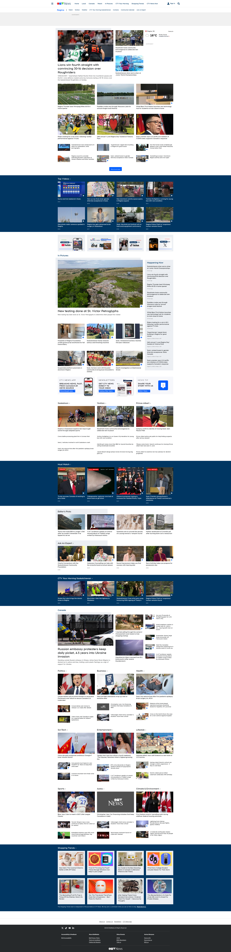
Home (77, 4)
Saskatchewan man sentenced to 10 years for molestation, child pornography (82, 146)
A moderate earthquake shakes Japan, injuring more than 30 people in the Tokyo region (161, 833)
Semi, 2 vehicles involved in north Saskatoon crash (74, 442)
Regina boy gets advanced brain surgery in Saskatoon (99, 225)
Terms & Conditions (94, 940)
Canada (92, 4)
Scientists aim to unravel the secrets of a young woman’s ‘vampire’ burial (130, 532)
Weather (84, 10)
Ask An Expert (141, 10)
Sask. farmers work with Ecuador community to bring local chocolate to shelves (100, 370)
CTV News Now (152, 4)
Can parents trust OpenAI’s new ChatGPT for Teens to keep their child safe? (81, 764)
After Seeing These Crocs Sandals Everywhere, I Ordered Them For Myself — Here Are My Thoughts (129, 898)
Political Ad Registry (95, 942)
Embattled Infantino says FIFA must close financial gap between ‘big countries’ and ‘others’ (82, 834)
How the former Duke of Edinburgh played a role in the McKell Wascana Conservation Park (161, 146)
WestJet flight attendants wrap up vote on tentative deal (112, 697)
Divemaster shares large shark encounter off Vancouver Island (164, 637)
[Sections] (52, 3)
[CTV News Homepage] (64, 4)
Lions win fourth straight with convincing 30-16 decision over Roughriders (79, 68)
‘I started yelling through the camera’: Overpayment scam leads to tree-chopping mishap (129, 634)
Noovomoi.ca (148, 940)
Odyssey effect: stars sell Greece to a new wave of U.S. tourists (154, 756)
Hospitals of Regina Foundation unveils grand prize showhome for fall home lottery (71, 342)
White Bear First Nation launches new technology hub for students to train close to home (154, 107)
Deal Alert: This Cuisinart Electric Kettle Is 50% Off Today (71, 869)
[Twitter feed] (62, 928)
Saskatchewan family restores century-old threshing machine (98, 341)
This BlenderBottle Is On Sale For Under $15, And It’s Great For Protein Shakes (159, 897)
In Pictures (109, 4)
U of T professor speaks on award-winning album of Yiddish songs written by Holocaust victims (99, 533)
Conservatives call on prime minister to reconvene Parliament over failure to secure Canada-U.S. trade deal (76, 698)
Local (84, 4)
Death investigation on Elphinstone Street (128, 369)
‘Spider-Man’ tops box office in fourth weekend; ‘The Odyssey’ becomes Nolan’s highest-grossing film (114, 757)
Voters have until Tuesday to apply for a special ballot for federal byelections (82, 718)
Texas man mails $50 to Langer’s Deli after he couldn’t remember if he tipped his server (71, 533)
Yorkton (77, 10)
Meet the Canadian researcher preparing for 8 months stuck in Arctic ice (164, 646)
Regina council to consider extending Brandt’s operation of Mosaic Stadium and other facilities (82, 157)
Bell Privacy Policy (94, 938)
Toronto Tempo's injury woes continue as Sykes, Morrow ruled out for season (83, 823)
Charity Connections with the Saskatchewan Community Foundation (68, 565)
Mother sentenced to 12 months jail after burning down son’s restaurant (159, 532)
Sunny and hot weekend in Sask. (69, 199)
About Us (102, 921)
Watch (100, 4)
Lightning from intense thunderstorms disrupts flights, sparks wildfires (160, 823)
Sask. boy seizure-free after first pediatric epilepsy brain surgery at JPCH (154, 697)
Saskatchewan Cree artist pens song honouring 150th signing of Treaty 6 (130, 599)
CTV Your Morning (122, 4)
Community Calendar (127, 10)
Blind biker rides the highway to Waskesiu (98, 599)
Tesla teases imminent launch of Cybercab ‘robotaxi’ (121, 833)
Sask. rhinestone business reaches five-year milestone (128, 341)
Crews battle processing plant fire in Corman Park (74, 436)
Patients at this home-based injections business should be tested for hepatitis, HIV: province (160, 705)
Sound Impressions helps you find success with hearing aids (129, 564)
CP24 (118, 938)
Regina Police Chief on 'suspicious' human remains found (158, 225)
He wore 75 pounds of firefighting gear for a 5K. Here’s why (164, 617)
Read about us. (141, 906)
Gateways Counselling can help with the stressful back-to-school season (100, 564)
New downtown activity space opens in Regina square (130, 200)
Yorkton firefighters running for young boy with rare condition (159, 200)
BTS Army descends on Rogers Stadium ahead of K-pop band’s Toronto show (121, 766)
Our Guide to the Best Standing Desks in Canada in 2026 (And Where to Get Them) (129, 870)
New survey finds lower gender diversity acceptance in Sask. (98, 200)
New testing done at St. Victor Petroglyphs (88, 311)
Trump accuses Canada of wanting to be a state (71, 497)
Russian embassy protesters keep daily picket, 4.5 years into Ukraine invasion (82, 652)
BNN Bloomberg (121, 940)
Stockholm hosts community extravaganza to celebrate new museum (127, 49)
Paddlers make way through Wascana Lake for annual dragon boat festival (114, 107)
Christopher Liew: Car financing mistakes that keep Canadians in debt (121, 705)
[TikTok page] (66, 928)
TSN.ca (119, 942)
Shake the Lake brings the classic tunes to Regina (70, 599)
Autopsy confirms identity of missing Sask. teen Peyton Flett (153, 430)
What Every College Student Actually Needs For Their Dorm (158, 869)
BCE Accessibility (66, 938)
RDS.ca (146, 942)
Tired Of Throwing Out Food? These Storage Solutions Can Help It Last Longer (99, 870)
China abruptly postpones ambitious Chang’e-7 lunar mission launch (75, 756)
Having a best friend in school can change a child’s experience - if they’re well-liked (161, 764)
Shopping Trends (138, 4)
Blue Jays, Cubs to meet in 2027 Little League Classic (74, 815)
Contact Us (109, 921)
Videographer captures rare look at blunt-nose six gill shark (100, 497)
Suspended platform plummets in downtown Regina (70, 369)
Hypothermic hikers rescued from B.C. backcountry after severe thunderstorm (129, 659)
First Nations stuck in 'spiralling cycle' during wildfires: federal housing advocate (152, 815)
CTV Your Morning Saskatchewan (100, 10)
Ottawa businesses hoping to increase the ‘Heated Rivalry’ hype (129, 497)
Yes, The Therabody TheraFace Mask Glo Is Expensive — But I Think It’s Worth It (100, 897)
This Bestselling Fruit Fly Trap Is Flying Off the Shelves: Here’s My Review (71, 897)
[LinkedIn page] (73, 928)
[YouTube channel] (70, 928)
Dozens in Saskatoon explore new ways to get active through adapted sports (74, 430)
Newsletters (117, 921)
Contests (116, 10)
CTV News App (127, 921)
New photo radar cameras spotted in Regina (71, 225)
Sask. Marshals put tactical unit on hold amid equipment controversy (129, 225)
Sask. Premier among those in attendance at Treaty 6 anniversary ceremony (159, 498)
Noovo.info (147, 938)
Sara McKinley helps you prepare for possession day (159, 564)
